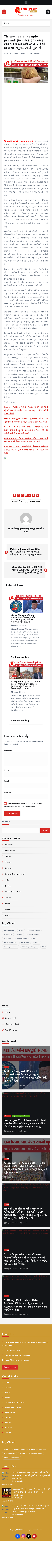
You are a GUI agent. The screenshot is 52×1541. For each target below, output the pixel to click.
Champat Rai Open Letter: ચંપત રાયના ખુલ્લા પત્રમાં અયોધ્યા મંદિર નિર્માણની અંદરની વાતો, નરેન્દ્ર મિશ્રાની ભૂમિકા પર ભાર (30, 1509)
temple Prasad (18, 501)
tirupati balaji (35, 501)
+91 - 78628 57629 (12, 1350)
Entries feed (10, 1018)
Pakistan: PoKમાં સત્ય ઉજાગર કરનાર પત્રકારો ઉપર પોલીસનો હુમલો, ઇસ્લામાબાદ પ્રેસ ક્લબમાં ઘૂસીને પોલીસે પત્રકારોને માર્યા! (26, 430)
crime (20, 934)
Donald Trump (33, 934)
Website (7, 792)
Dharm (8, 856)
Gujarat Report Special (15, 874)
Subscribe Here (10, 1367)
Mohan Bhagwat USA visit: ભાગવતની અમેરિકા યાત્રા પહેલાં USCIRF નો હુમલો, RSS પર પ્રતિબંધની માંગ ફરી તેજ (31, 1475)
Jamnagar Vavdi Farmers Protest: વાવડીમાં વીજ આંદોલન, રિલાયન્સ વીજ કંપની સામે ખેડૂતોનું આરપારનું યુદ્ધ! (31, 1492)
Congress (8, 934)
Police (37, 943)
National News (11, 943)
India (6, 54)
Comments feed (12, 1024)
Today (7, 910)
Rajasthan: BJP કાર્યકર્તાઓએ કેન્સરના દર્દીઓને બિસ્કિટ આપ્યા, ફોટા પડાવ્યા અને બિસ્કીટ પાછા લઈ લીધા (26, 450)
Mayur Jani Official (13, 892)
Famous (8, 862)
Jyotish (8, 886)
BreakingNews (34, 930)
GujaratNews (22, 939)
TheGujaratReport (30, 947)
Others (8, 898)
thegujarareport (11, 947)
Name (7, 770)
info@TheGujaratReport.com (17, 1355)
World (7, 915)
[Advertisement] (26, 113)
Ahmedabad (9, 930)
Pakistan (25, 943)
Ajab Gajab (10, 850)
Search (6, 822)
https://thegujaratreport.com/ (16, 1360)
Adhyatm (9, 845)
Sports (7, 904)
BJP (21, 930)
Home (6, 23)
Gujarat (8, 868)
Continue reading (20, 657)
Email (7, 781)
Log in (7, 1012)
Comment (8, 750)
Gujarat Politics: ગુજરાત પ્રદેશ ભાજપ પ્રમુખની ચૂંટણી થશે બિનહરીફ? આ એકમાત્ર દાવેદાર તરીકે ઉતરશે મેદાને (26, 410)
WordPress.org (11, 1030)
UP (44, 947)
